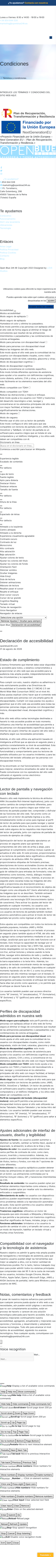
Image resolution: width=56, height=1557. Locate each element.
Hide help (5, 1404)
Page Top (23, 1431)
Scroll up (5, 1422)
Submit (11, 1515)
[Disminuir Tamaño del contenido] (1, 471)
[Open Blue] (28, 9)
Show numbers (8, 1475)
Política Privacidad (9, 249)
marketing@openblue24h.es (13, 23)
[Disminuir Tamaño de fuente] (1, 499)
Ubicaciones (6, 225)
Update (23, 1524)
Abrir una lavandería (10, 222)
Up (13, 1422)
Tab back (5, 1462)
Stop (3, 1533)
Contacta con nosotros (36, 3)
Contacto (4, 255)
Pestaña (5, 1450)
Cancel (11, 1533)
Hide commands (21, 1404)
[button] (28, 474)
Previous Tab (29, 1462)
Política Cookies (8, 252)
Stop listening (23, 1533)
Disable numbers (25, 1496)
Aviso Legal (5, 246)
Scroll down (7, 1413)
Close (16, 1542)
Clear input (6, 1505)
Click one (5, 1484)
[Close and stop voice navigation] (3, 1383)
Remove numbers (43, 1496)
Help (3, 1391)
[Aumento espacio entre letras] (1, 518)
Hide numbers (8, 1496)
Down (18, 1413)
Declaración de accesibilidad (26, 625)
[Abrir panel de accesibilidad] (1, 1342)
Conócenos (5, 215)
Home (3, 75)
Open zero (30, 1484)
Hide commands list (40, 1404)
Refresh (13, 1524)
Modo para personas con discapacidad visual (22, 342)
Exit (3, 1542)
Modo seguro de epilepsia (13, 316)
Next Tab (22, 1450)
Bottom (20, 1441)
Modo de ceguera (9, 413)
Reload (4, 1524)
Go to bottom (8, 1441)
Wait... (37, 1354)
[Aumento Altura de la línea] (1, 505)
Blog (2, 259)
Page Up (21, 1422)
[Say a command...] (1, 1346)
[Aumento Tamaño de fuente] (1, 493)
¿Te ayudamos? (10, 179)
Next (13, 1450)
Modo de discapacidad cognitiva (16, 361)
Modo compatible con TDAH (14, 387)
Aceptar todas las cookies (41, 307)
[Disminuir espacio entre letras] (1, 524)
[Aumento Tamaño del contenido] (1, 465)
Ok (18, 1515)
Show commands (26, 1391)
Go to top (6, 1431)
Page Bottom (32, 1441)
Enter (3, 1515)
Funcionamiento (7, 219)
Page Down (28, 1413)
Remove (25, 1505)
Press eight (17, 1484)
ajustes (51, 301)
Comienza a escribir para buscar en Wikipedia (22, 449)
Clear (16, 1505)
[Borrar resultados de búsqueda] (1, 454)
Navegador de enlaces (11, 613)
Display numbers (26, 1475)
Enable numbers (44, 1475)
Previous (16, 1462)
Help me (12, 1391)
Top (15, 1431)
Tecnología (5, 228)
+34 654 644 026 (9, 20)
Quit (9, 1542)
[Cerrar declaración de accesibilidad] (1, 631)
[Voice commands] (1, 1383)
